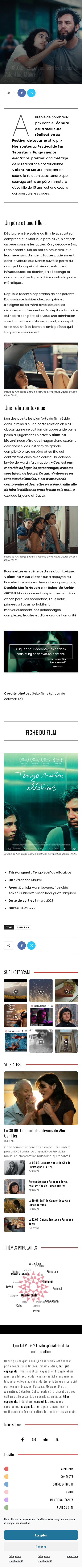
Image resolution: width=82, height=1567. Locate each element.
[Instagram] (34, 1439)
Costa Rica (23, 927)
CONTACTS (67, 1476)
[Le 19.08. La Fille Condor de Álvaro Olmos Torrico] (14, 1205)
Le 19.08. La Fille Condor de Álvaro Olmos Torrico (49, 1202)
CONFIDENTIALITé (63, 1484)
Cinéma (20, 59)
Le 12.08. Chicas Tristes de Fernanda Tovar (51, 1221)
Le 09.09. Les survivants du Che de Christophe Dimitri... (49, 1164)
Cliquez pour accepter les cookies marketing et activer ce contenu (41, 651)
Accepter (41, 1535)
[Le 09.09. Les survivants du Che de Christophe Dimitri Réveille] (14, 1167)
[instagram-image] (15, 990)
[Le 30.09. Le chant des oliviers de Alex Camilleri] (41, 1098)
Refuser (41, 1546)
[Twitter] (31, 93)
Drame (8, 59)
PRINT (70, 1492)
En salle (32, 59)
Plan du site (65, 1507)
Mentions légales (62, 1500)
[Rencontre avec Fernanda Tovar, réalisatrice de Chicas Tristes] (14, 1186)
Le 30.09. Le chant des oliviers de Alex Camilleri (35, 1133)
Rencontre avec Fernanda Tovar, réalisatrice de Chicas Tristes (48, 1183)
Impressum (72, 1556)
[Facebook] (21, 93)
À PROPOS (67, 1469)
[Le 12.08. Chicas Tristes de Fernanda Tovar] (14, 1224)
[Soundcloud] (45, 1439)
